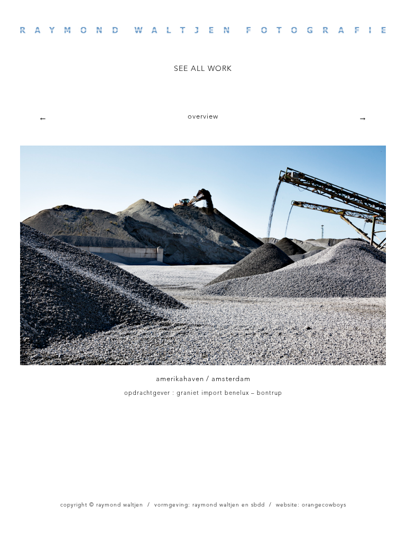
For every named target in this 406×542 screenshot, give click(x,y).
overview (203, 116)
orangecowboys (324, 505)
